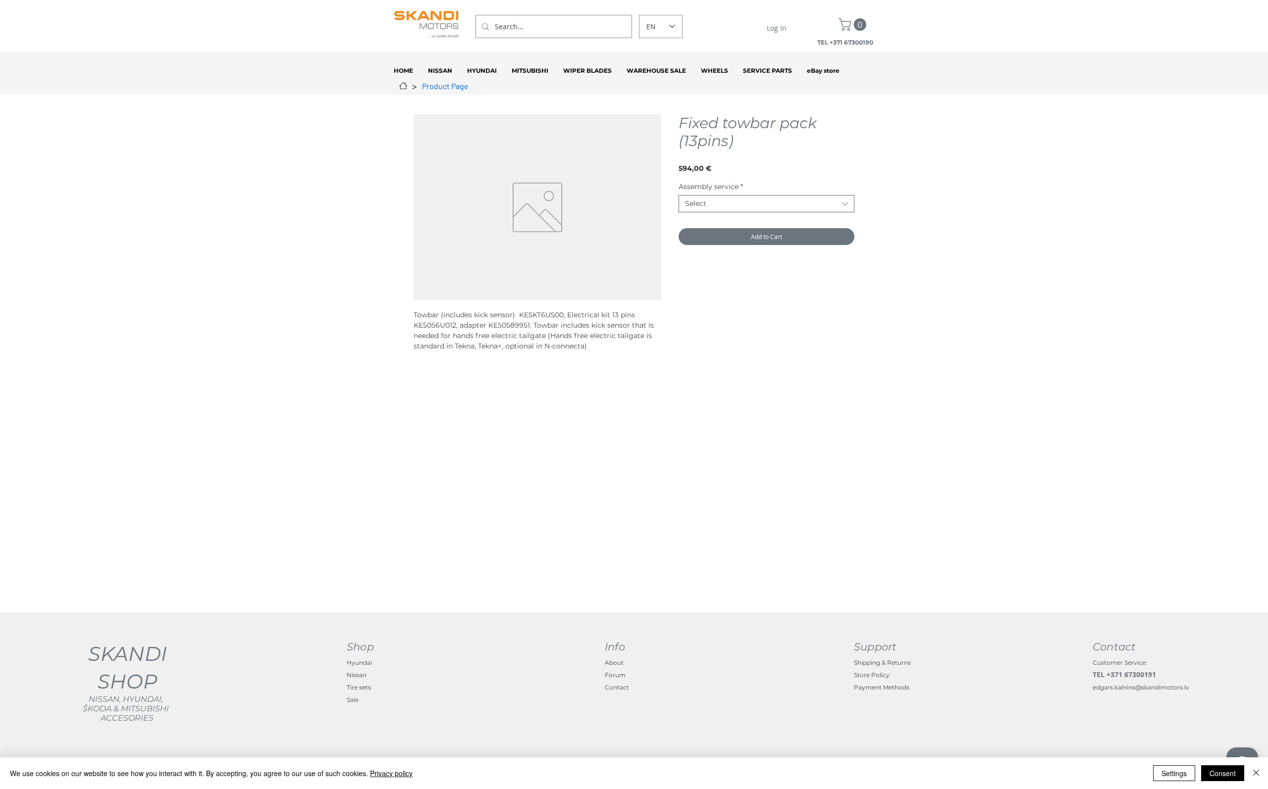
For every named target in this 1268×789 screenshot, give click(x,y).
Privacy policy (391, 773)
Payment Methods (881, 687)
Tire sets (359, 687)
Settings (1174, 773)
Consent (1223, 773)
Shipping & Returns (882, 662)
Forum (615, 675)
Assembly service (711, 187)
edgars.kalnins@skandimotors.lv (1141, 687)
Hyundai (359, 662)
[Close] (1256, 773)
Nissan (357, 675)
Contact (617, 687)
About (614, 662)
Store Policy (872, 675)
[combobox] (766, 203)
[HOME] (403, 86)
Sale (353, 699)
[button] (854, 24)
